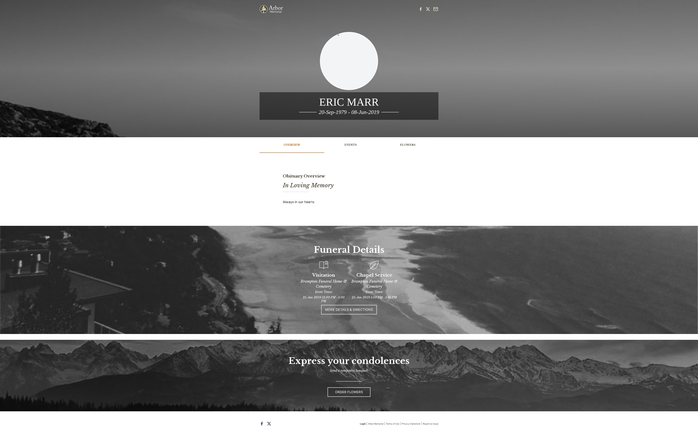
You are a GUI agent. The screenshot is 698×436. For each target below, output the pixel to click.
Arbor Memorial (376, 423)
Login (363, 423)
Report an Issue (430, 423)
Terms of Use (392, 423)
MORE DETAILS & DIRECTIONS (349, 309)
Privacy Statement (411, 423)
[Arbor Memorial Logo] (271, 9)
